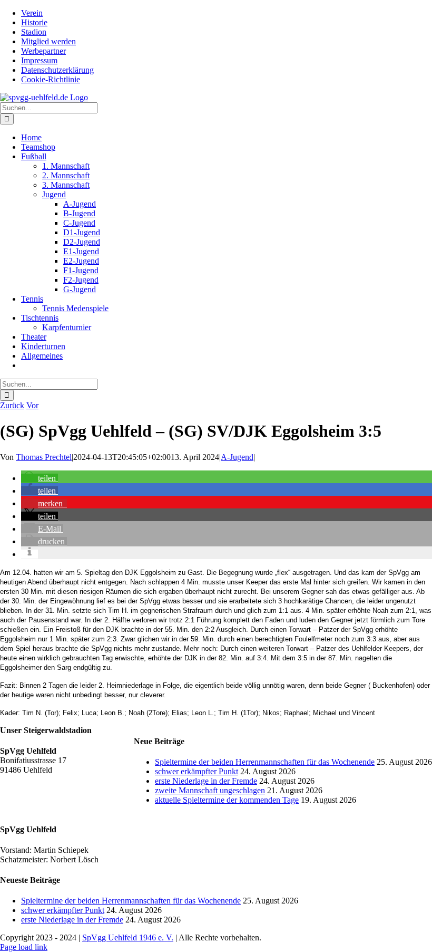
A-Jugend (237, 457)
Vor (32, 405)
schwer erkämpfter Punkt (196, 771)
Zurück (12, 405)
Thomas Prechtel (44, 457)
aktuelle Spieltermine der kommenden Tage (227, 799)
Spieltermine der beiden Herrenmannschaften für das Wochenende (265, 761)
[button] (39, 478)
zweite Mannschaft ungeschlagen (210, 790)
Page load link (23, 947)
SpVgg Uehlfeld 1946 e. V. (127, 937)
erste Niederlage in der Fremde (206, 780)
